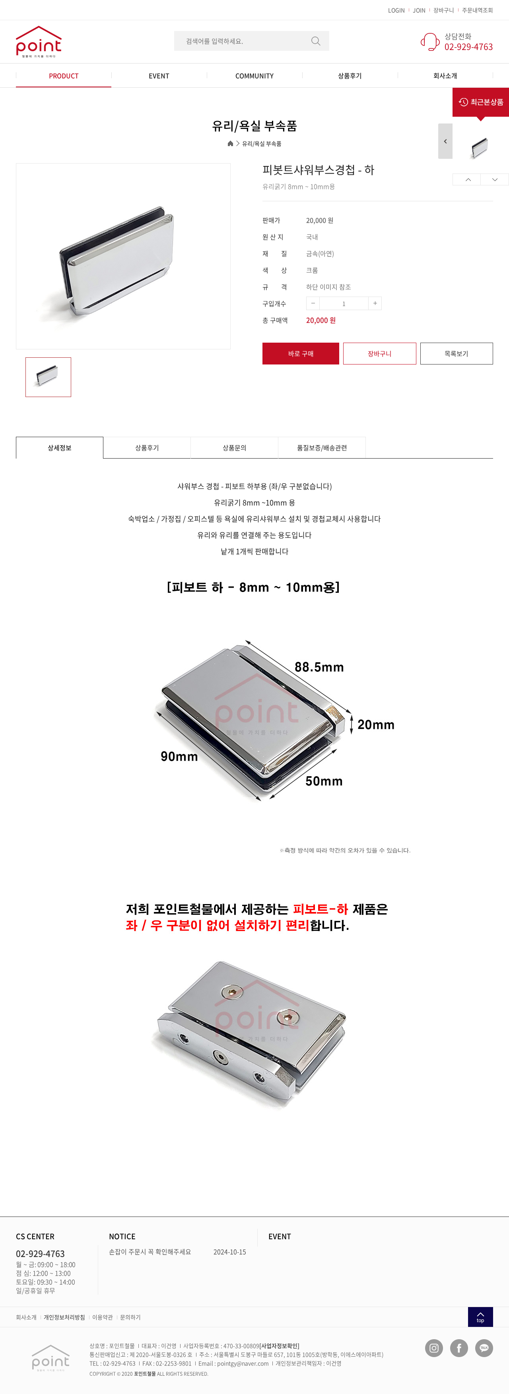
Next (494, 179)
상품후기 (350, 75)
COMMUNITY (254, 75)
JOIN (419, 10)
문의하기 (130, 1317)
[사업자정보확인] (279, 1346)
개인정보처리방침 (64, 1317)
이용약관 (102, 1317)
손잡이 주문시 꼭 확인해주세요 (150, 1251)
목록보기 (456, 353)
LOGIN (396, 10)
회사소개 (445, 75)
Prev (467, 179)
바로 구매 (301, 353)
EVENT (159, 75)
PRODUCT (64, 75)
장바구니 (443, 10)
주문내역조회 (477, 10)
